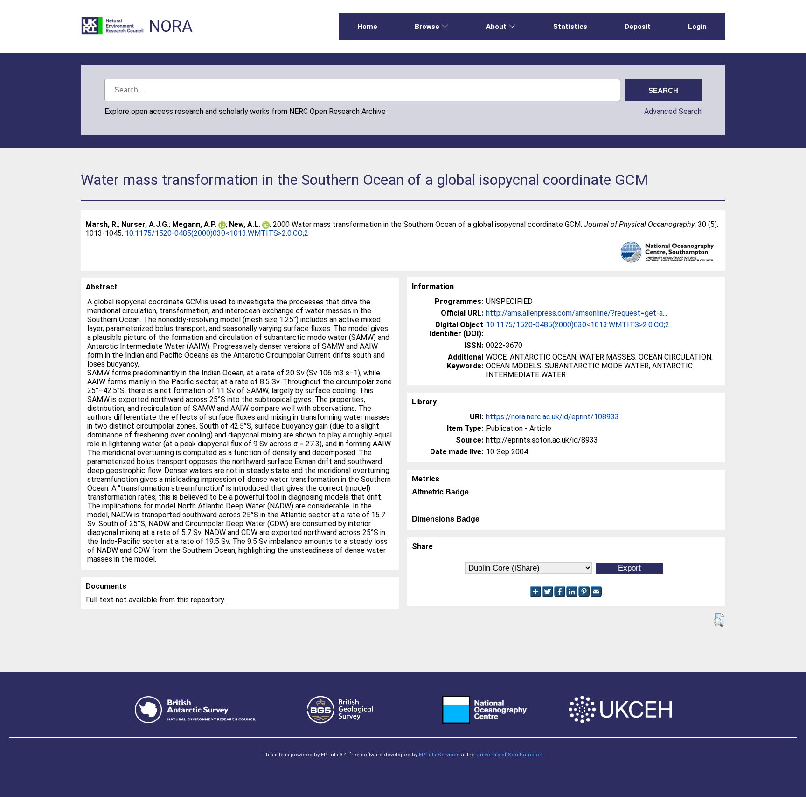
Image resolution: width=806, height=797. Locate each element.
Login (697, 26)
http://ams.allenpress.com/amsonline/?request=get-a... (576, 313)
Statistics (570, 26)
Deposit (638, 26)
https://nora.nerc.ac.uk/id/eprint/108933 (552, 416)
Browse (427, 26)
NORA (171, 26)
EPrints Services (439, 755)
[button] (719, 620)
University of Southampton (509, 755)
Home (367, 26)
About (496, 26)
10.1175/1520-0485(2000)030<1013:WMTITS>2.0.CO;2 (216, 233)
